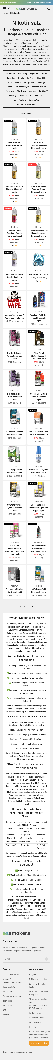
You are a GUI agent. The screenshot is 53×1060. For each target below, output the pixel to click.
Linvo (9, 87)
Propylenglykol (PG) (18, 730)
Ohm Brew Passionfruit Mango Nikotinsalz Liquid (39, 145)
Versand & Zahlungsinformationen (13, 980)
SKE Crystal (39, 95)
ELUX (10, 82)
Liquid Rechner (35, 1022)
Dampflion (11, 78)
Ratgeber (33, 974)
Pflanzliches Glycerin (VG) (18, 734)
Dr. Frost (30, 78)
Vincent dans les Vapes (26, 104)
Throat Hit (33, 708)
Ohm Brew (21, 91)
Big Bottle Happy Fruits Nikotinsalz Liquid (14, 397)
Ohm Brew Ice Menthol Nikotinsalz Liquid (14, 145)
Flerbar (18, 82)
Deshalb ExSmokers (11, 974)
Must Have (10, 91)
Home (5, 13)
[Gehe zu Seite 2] (32, 606)
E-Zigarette (20, 40)
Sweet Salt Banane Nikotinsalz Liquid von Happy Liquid (38, 508)
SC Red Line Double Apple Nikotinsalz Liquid (38, 397)
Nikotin (27, 627)
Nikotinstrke (26, 892)
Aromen (14, 744)
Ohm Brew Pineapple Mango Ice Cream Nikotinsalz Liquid (39, 233)
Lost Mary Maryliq (22, 87)
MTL (34, 880)
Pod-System (22, 880)
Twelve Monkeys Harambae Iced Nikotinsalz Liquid (38, 548)
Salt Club (23, 95)
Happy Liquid (29, 82)
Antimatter (10, 73)
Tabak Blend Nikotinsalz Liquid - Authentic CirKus (39, 356)
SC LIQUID (38, 390)
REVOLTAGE (39, 312)
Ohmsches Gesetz (36, 1017)
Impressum (7, 1001)
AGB (4, 1010)
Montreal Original (39, 87)
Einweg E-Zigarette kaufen (37, 985)
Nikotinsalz (15, 13)
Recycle (32, 1027)
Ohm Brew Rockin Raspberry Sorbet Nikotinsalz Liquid (14, 233)
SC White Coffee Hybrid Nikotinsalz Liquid (14, 508)
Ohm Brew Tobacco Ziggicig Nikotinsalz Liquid (14, 189)
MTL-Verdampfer (31, 690)
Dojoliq (21, 78)
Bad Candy (22, 73)
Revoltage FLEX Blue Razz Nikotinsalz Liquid (39, 318)
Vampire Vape (34, 100)
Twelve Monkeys (19, 100)
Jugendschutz (9, 987)
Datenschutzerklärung (12, 996)
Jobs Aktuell (8, 991)
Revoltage (13, 95)
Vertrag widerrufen (39, 1043)
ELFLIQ (14, 466)
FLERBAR (38, 466)
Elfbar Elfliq (41, 78)
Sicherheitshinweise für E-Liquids (39, 993)
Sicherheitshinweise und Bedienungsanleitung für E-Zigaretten (38, 1003)
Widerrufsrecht (9, 1005)
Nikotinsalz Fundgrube (38, 274)
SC (31, 95)
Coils (24, 701)
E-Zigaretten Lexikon (38, 979)
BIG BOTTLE (14, 350)
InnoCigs (41, 82)
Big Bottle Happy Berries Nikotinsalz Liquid (14, 356)
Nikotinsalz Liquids (17, 722)
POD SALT (43, 91)
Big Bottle (34, 73)
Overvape (33, 91)
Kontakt (6, 1015)
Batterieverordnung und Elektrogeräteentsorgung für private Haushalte (39, 1034)
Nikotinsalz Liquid (10, 46)
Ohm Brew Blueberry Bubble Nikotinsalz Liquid (14, 277)
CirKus (44, 73)
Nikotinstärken (22, 678)
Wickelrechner (35, 1013)
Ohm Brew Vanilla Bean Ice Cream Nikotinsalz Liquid (38, 189)
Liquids (27, 651)
